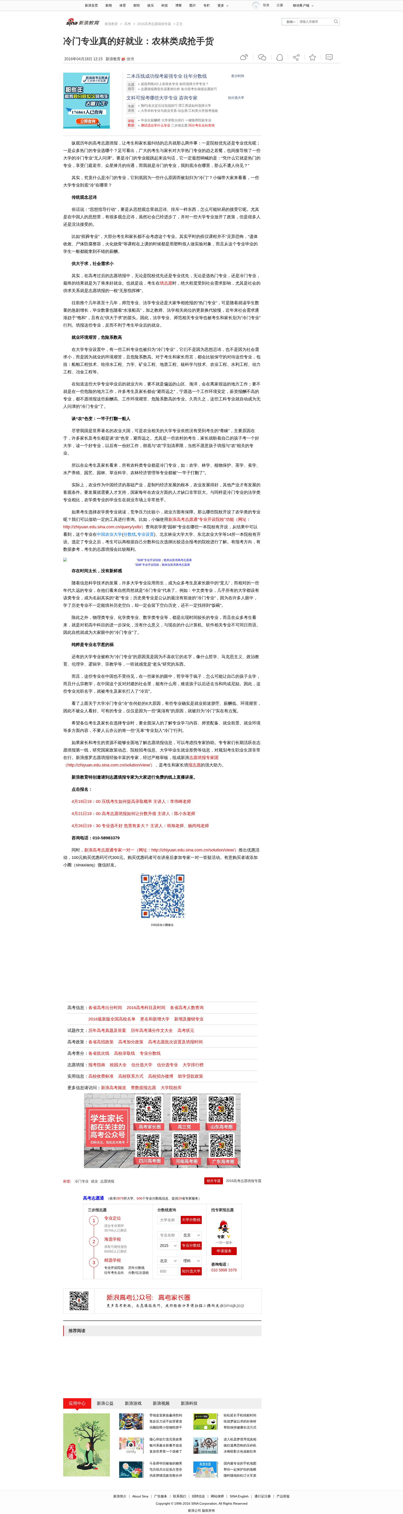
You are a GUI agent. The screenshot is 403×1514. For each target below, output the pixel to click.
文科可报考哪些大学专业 (152, 97)
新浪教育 (111, 24)
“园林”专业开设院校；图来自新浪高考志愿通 (162, 564)
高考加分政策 (130, 1042)
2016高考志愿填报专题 (154, 24)
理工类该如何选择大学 (194, 105)
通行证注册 (262, 1496)
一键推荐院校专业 (198, 120)
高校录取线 (124, 1053)
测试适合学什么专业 (155, 125)
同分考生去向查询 (201, 125)
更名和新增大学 (155, 1019)
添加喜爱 (312, 57)
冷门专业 (82, 1181)
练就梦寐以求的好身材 (240, 1421)
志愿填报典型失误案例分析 (160, 89)
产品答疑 (283, 1496)
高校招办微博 (160, 1076)
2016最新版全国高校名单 (111, 1019)
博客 (178, 5)
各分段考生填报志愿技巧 (199, 89)
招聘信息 (198, 1496)
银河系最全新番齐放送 (165, 1445)
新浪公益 (105, 1403)
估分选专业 (167, 1064)
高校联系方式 (130, 1076)
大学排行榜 (193, 1064)
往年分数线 (195, 76)
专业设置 (145, 534)
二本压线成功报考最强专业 (154, 76)
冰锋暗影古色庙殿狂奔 (240, 1451)
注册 (280, 5)
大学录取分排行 (172, 120)
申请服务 (224, 1251)
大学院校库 (171, 1087)
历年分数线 (136, 1268)
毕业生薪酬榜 (150, 120)
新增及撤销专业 (189, 1019)
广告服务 (160, 1496)
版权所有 (208, 1510)
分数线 (129, 534)
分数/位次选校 (138, 1272)
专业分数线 (150, 1053)
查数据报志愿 (143, 1087)
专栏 (206, 5)
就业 (94, 1181)
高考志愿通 (93, 1198)
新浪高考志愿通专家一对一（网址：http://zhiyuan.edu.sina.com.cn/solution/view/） (161, 850)
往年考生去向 (114, 1272)
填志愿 (166, 283)
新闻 (108, 5)
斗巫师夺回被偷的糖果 (165, 1463)
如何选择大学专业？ (194, 84)
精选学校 (112, 1260)
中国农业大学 (109, 534)
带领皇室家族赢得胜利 (165, 1415)
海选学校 (112, 1239)
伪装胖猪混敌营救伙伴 (165, 1475)
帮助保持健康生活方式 (240, 1427)
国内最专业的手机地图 (240, 1463)
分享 (296, 57)
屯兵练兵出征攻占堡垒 (165, 1469)
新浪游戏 (133, 1403)
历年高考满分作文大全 (152, 1030)
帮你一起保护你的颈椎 (240, 1469)
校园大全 (118, 1064)
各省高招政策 (101, 1042)
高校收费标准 (101, 1076)
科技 (164, 5)
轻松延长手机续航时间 (240, 1415)
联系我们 (179, 1496)
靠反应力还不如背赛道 (165, 1421)
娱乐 (150, 5)
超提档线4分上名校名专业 (159, 84)
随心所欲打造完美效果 (165, 1439)
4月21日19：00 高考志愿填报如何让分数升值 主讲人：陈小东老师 (133, 813)
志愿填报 (107, 1181)
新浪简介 (119, 1496)
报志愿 (194, 765)
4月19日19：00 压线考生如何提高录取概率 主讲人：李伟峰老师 (131, 801)
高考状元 (185, 1030)
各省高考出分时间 (105, 1007)
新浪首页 (91, 5)
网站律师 (217, 1496)
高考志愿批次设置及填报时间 (175, 1042)
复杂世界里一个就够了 (165, 1451)
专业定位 (112, 1218)
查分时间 (237, 76)
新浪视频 (161, 1403)
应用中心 (77, 1403)
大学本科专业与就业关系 (159, 111)
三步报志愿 (179, 125)
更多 (221, 5)
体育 (122, 5)
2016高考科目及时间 (146, 1007)
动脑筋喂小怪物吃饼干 (165, 1427)
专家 (221, 1237)
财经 (136, 5)
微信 (262, 57)
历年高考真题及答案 (107, 1030)
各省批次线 (98, 1053)
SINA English (239, 1496)
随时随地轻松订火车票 (240, 1475)
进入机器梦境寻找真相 (240, 1439)
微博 (130, 59)
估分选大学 (236, 97)
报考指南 (96, 1064)
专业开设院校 (114, 1268)
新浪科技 (189, 1403)
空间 (279, 57)
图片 (192, 5)
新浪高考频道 (113, 1087)
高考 (127, 24)
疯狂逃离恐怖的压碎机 (240, 1445)
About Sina (140, 1496)
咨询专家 (188, 97)
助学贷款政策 (190, 1076)
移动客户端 (301, 5)
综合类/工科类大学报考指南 (198, 111)
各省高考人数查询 (187, 1007)
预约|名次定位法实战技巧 (159, 105)
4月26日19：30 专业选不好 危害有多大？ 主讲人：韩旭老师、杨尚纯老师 (140, 825)
